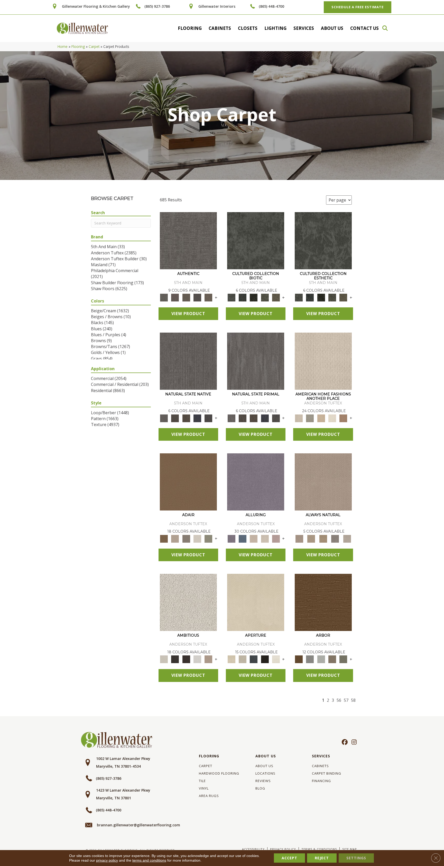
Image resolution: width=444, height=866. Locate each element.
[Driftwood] (332, 659)
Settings (356, 857)
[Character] (242, 297)
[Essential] (175, 417)
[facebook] (344, 742)
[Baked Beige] (321, 417)
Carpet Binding (326, 773)
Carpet (94, 46)
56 (339, 700)
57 (346, 700)
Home (63, 46)
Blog (260, 788)
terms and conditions (149, 860)
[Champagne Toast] (175, 538)
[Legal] (197, 297)
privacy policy (107, 860)
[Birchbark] (265, 538)
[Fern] (343, 659)
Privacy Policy (283, 849)
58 (353, 700)
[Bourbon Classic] (188, 481)
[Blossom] (276, 538)
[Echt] (175, 297)
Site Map (349, 849)
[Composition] (265, 297)
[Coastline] (321, 659)
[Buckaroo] (343, 417)
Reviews (263, 780)
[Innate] (197, 417)
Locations (265, 773)
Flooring (190, 28)
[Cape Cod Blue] (253, 659)
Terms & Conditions (319, 849)
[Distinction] (276, 297)
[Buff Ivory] (255, 602)
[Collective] (253, 297)
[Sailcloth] (323, 538)
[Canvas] (188, 602)
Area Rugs (209, 795)
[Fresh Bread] (208, 659)
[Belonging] (188, 361)
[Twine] (347, 538)
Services (303, 28)
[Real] (208, 297)
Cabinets (220, 28)
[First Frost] (197, 659)
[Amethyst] (255, 481)
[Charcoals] (175, 659)
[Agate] (323, 361)
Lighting (275, 28)
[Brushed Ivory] (332, 417)
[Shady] (335, 538)
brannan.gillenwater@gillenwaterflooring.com (138, 824)
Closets (247, 28)
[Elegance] (197, 538)
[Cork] (311, 538)
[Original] (208, 417)
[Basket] (323, 481)
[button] (387, 28)
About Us (332, 28)
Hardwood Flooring (219, 773)
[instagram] (353, 742)
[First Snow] (276, 659)
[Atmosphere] (310, 417)
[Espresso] (265, 659)
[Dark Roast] (186, 659)
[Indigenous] (186, 417)
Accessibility (253, 849)
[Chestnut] (323, 602)
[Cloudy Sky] (310, 659)
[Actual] (188, 240)
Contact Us (364, 28)
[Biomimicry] (255, 240)
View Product (188, 313)
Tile (202, 780)
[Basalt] (253, 538)
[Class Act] (186, 538)
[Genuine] (186, 297)
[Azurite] (242, 538)
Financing (321, 780)
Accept (289, 857)
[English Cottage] (208, 538)
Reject (322, 857)
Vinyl (204, 788)
